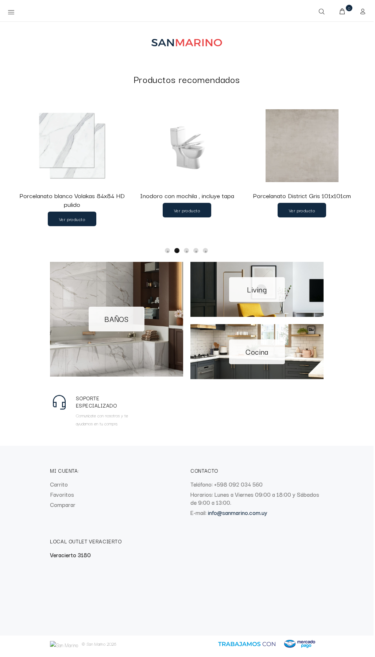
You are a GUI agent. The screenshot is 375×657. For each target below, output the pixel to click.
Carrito (59, 484)
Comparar (63, 504)
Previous (9, 173)
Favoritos (62, 494)
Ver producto (72, 219)
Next (371, 54)
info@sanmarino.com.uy (237, 512)
